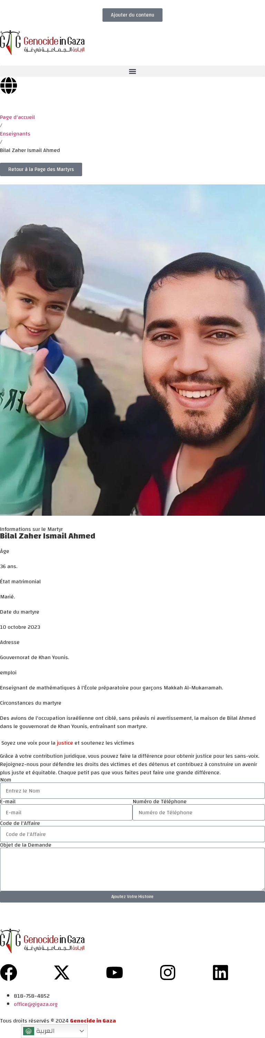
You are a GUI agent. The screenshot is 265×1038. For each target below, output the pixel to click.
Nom (5, 780)
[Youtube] (114, 972)
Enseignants (15, 134)
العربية (44, 1031)
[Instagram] (167, 972)
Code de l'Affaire (20, 823)
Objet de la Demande (25, 845)
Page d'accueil (17, 117)
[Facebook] (8, 972)
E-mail (8, 801)
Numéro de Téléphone (159, 801)
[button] (132, 71)
